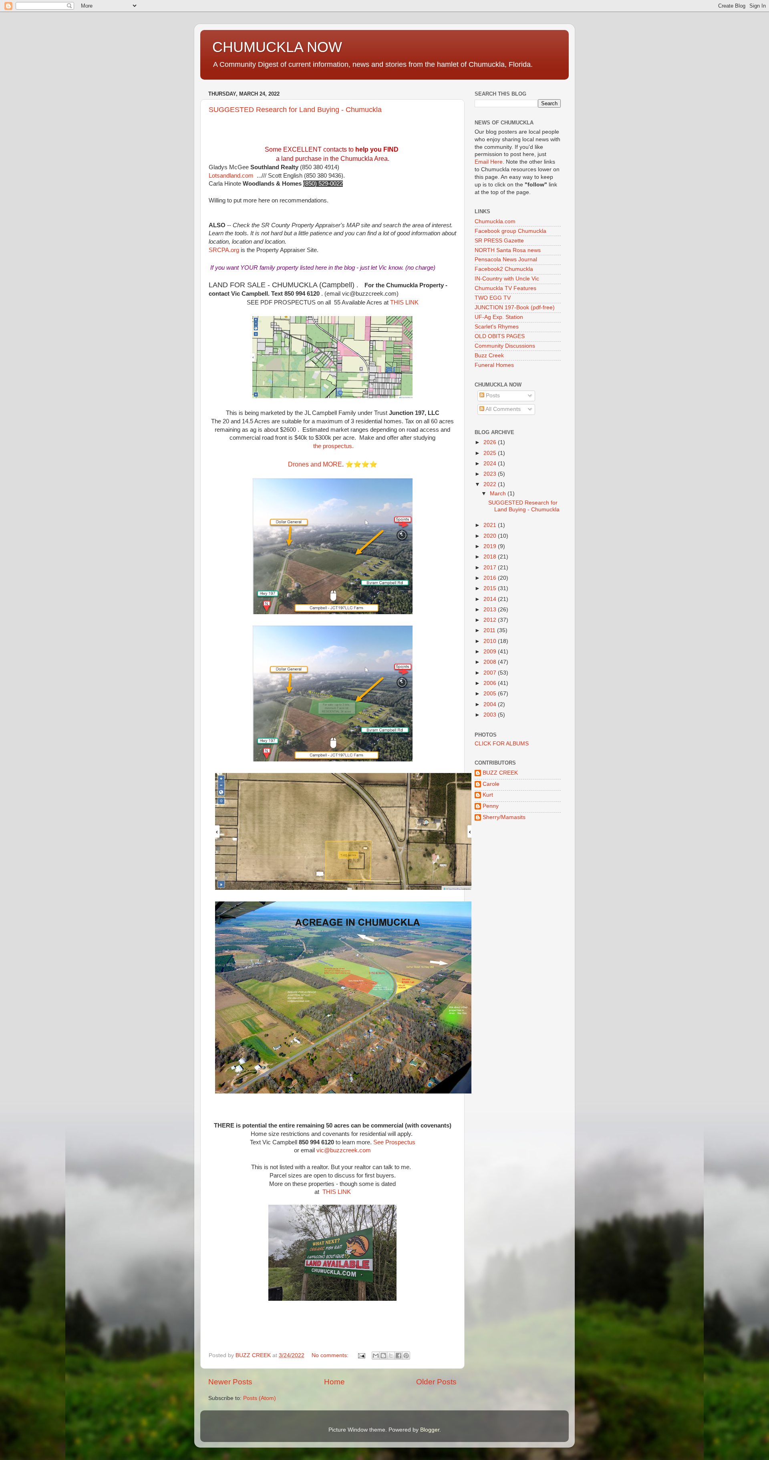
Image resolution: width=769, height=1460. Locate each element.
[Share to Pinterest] (406, 1356)
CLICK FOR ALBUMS (502, 744)
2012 (490, 620)
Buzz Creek (489, 355)
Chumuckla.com (495, 221)
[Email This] (376, 1356)
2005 (490, 694)
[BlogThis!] (383, 1356)
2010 (490, 641)
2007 (490, 673)
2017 (490, 568)
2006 (490, 683)
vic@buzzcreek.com (369, 293)
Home (334, 1382)
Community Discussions (505, 346)
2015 (490, 588)
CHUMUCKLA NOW (277, 47)
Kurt (488, 795)
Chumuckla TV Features (505, 288)
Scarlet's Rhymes (497, 327)
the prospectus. (333, 446)
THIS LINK (404, 302)
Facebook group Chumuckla (510, 231)
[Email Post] (361, 1355)
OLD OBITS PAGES (500, 336)
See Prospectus (394, 1142)
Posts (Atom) (259, 1398)
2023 (490, 474)
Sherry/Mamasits (504, 817)
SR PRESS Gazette (499, 241)
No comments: (331, 1355)
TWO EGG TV (493, 298)
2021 (490, 525)
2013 (490, 610)
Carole (491, 784)
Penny (491, 806)
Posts (492, 396)
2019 (490, 546)
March (498, 494)
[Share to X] (391, 1356)
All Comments (502, 409)
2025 (490, 453)
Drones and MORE (315, 464)
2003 (490, 715)
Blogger (429, 1430)
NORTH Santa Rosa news (508, 250)
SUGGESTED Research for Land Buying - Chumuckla (295, 110)
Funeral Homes (494, 365)
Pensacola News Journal (506, 259)
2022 (490, 484)
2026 (490, 442)
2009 (490, 652)
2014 (490, 599)
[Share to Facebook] (399, 1356)
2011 (490, 630)
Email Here (489, 162)
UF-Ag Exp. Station (499, 317)
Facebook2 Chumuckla (504, 269)
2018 (490, 557)
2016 (490, 578)
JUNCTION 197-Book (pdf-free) (515, 307)
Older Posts (436, 1382)
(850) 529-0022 (323, 183)
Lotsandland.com (231, 175)
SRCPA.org (224, 250)
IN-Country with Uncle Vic (507, 279)
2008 (490, 662)
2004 (490, 704)
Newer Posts (230, 1382)
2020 (490, 536)
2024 (490, 464)
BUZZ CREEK (500, 773)
